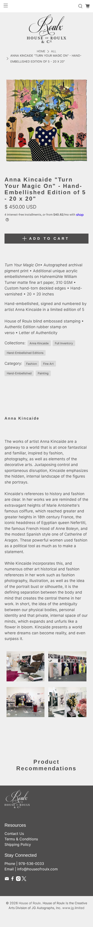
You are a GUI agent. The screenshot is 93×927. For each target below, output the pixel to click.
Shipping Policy (18, 844)
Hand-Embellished (19, 373)
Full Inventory (64, 343)
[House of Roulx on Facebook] (12, 879)
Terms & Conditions (21, 839)
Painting (43, 373)
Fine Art (48, 363)
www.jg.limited (73, 908)
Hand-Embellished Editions (25, 353)
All (53, 51)
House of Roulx (30, 903)
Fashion (31, 363)
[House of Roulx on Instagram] (18, 879)
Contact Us (14, 833)
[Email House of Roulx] (7, 879)
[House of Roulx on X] (24, 879)
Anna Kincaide (39, 343)
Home (41, 51)
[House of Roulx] (46, 29)
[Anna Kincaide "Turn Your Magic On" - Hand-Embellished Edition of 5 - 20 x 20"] (46, 120)
